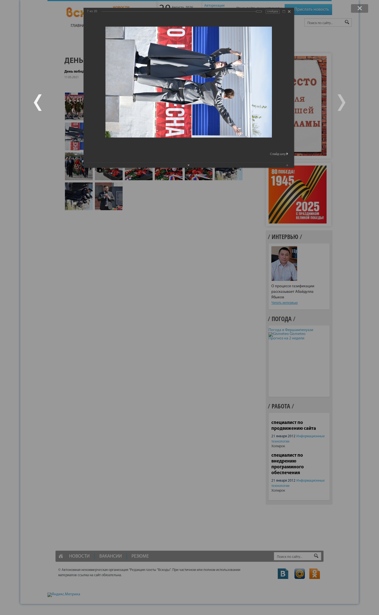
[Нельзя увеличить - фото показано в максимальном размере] (284, 11)
